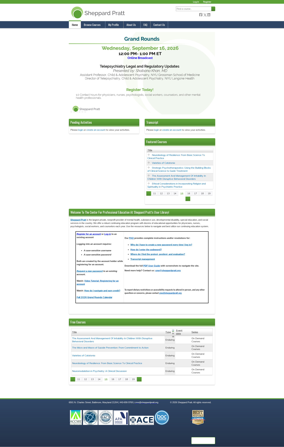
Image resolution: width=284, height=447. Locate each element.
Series (195, 332)
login (80, 129)
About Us (131, 25)
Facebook (200, 14)
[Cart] (214, 3)
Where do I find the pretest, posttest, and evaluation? (157, 254)
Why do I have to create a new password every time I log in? (161, 245)
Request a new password (90, 271)
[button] (76, 112)
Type (168, 332)
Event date (179, 332)
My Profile (113, 25)
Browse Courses (92, 25)
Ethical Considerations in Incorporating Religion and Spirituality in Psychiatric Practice (176, 185)
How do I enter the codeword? (146, 249)
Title (149, 150)
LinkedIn (208, 14)
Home (75, 25)
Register (207, 2)
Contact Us (159, 25)
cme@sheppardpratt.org (168, 270)
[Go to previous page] (148, 193)
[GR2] (142, 113)
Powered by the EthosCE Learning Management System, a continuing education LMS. (203, 440)
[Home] (97, 12)
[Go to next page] (187, 199)
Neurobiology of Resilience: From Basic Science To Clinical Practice (107, 363)
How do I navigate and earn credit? (102, 291)
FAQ (145, 25)
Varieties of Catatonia (163, 162)
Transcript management (142, 259)
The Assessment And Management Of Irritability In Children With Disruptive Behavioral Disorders (176, 177)
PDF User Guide (151, 266)
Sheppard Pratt (78, 220)
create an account (95, 129)
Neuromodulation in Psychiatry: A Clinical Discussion (99, 371)
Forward (212, 14)
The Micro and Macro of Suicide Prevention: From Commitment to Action (110, 347)
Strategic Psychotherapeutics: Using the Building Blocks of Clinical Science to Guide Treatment (179, 169)
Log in (196, 2)
